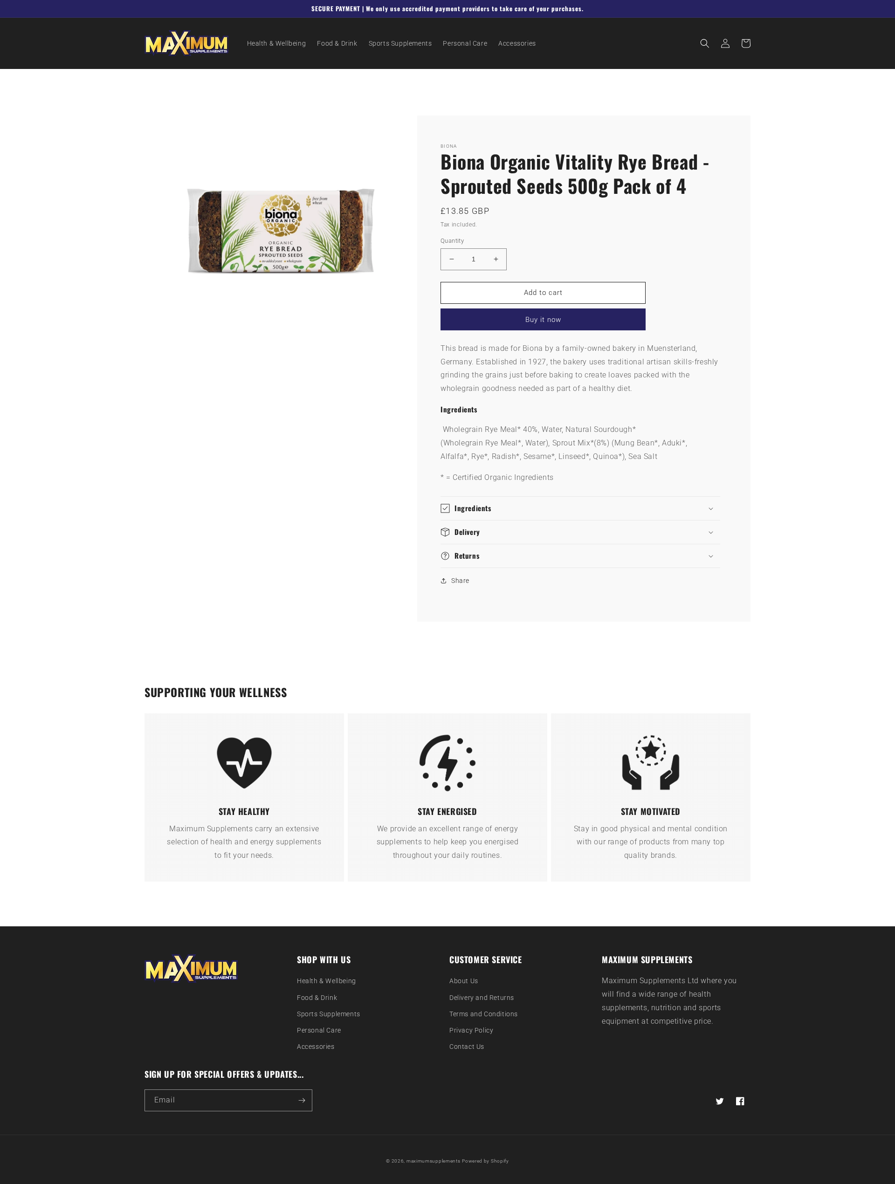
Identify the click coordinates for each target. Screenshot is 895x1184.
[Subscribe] (301, 1100)
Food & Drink (317, 997)
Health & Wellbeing (326, 981)
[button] (705, 43)
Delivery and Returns (481, 997)
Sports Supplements (328, 1014)
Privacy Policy (471, 1030)
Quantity (452, 240)
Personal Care (319, 1030)
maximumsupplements (433, 1160)
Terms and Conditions (483, 1014)
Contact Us (466, 1046)
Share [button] (460, 580)
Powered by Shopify (485, 1160)
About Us (463, 981)
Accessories (316, 1046)
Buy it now (543, 319)
